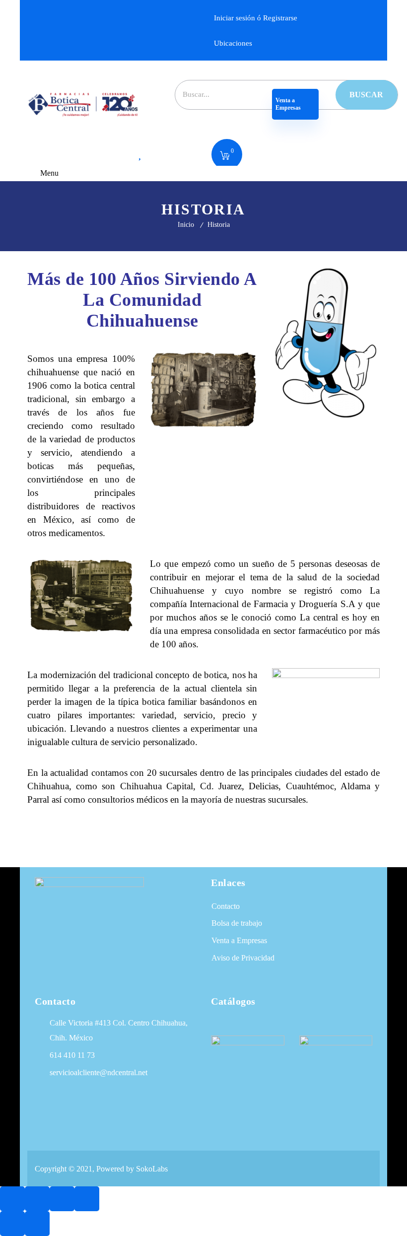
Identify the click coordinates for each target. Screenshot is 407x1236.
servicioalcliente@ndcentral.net (98, 1072)
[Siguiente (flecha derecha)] (37, 1223)
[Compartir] (62, 1198)
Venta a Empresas (288, 104)
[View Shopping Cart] (225, 156)
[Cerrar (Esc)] (86, 1198)
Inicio (186, 224)
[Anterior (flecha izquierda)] (12, 1223)
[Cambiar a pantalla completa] (37, 1198)
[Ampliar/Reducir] (12, 1198)
